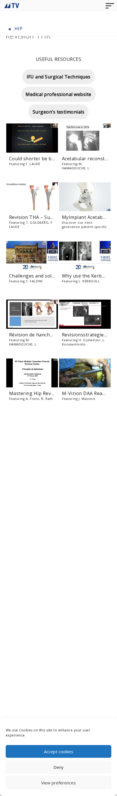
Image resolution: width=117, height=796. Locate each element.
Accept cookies (58, 751)
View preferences (58, 783)
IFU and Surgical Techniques (59, 77)
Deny (58, 767)
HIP (17, 28)
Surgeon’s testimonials (59, 112)
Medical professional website (58, 94)
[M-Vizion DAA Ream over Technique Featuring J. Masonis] (84, 372)
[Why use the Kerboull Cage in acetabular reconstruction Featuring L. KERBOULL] (84, 255)
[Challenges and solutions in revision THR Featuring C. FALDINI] (32, 255)
